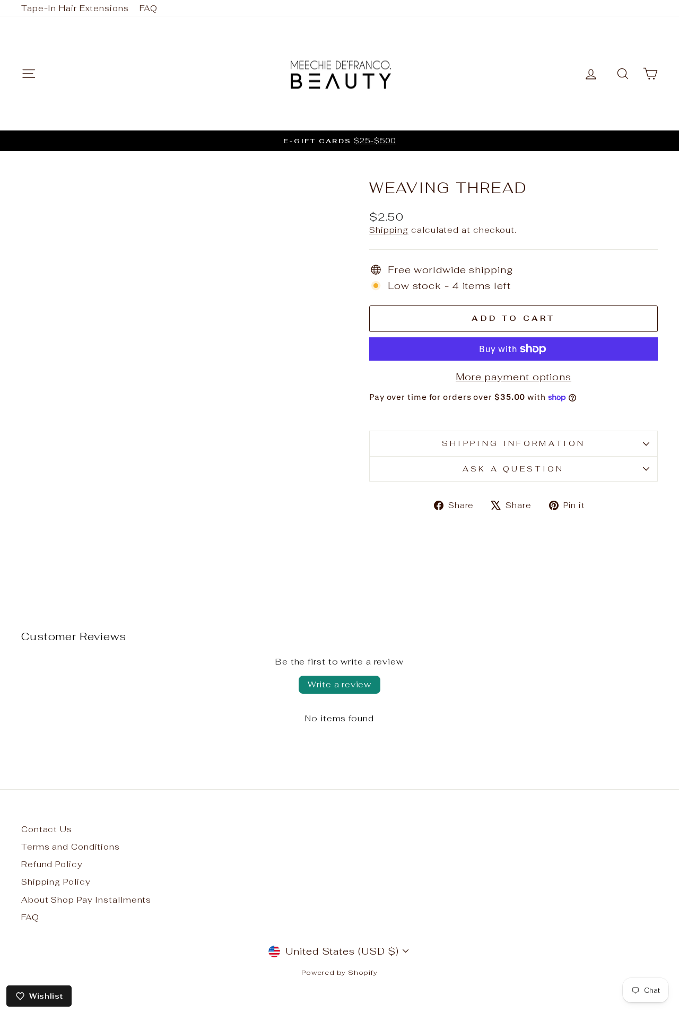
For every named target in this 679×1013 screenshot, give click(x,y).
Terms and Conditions (70, 847)
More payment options (513, 377)
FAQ (149, 8)
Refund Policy (52, 864)
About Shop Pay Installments (86, 900)
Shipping (388, 230)
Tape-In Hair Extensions (75, 8)
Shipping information (513, 443)
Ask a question (513, 469)
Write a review (339, 684)
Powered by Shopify (339, 972)
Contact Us (46, 829)
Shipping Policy (56, 882)
